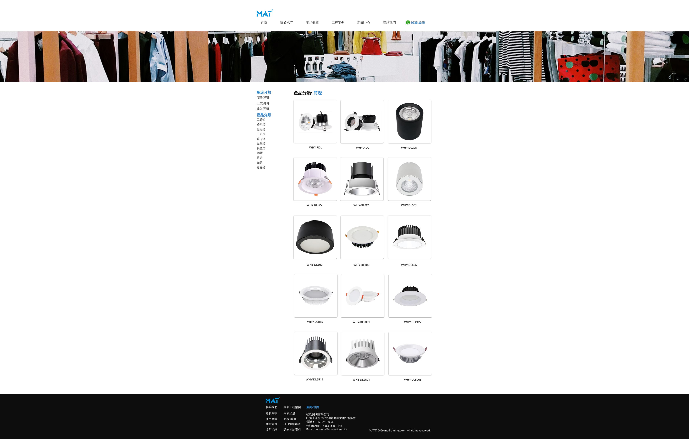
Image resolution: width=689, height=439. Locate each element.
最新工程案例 (292, 407)
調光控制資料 (292, 429)
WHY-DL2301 (361, 322)
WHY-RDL (315, 147)
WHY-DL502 (314, 264)
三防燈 (261, 134)
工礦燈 (261, 119)
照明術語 (271, 429)
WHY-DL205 (409, 147)
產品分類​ (264, 115)
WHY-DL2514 (314, 379)
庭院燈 (261, 143)
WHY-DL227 (314, 205)
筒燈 (260, 153)
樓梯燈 (261, 167)
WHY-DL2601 (361, 379)
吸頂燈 (261, 139)
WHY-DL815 (315, 322)
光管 (260, 162)
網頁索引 (271, 424)
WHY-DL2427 (412, 322)
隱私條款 (271, 413)
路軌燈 (261, 124)
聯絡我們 (271, 407)
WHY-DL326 (361, 205)
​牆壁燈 (261, 148)
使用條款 (271, 419)
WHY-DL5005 (412, 379)
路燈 (260, 157)
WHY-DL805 (409, 265)
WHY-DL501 (409, 205)
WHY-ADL (362, 147)
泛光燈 (261, 129)
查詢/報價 (290, 419)
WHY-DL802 (361, 265)
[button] (317, 22)
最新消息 (289, 413)
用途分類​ (264, 92)
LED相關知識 (292, 424)
